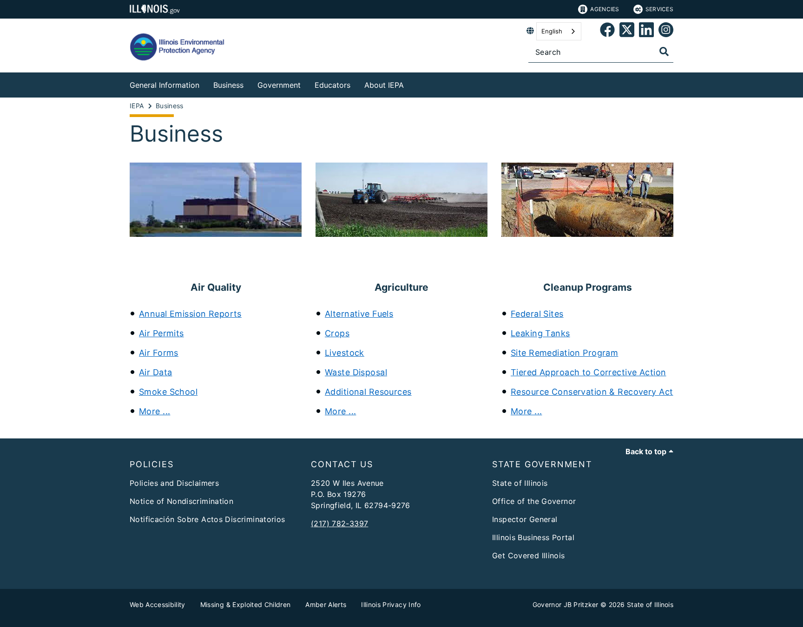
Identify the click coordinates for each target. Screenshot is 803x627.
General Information (164, 85)
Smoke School (168, 392)
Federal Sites (537, 314)
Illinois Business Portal (533, 537)
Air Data (155, 372)
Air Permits (161, 333)
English (551, 31)
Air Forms (158, 353)
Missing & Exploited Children (245, 604)
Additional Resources (368, 392)
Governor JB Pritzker (566, 604)
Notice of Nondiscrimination (181, 501)
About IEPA (384, 85)
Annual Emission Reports (190, 314)
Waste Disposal (356, 372)
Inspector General (524, 519)
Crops (337, 333)
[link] (607, 31)
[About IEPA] (411, 83)
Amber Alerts (325, 604)
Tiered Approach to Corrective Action (588, 372)
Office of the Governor (534, 501)
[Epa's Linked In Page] (646, 31)
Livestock (344, 353)
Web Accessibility (157, 604)
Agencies (604, 9)
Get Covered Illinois (528, 555)
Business (228, 85)
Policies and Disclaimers (174, 483)
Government (279, 85)
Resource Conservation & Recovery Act (592, 392)
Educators (332, 85)
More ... (154, 411)
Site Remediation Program (564, 353)
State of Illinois (519, 483)
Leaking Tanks (540, 333)
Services (659, 9)
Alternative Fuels (359, 314)
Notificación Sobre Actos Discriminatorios (207, 519)
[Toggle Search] (664, 51)
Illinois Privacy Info (391, 604)
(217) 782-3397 (339, 523)
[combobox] (558, 31)
